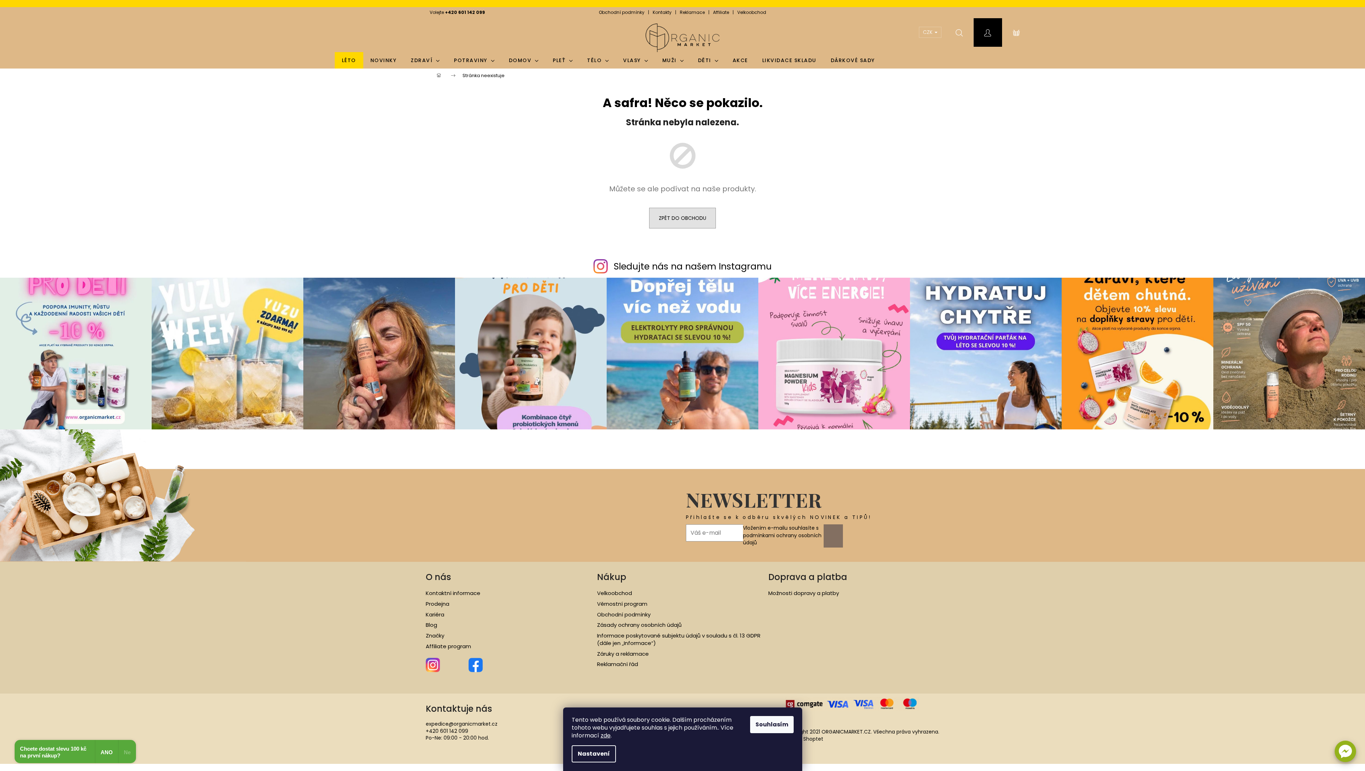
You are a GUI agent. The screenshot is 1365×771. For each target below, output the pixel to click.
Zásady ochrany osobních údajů (639, 625)
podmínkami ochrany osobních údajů (782, 539)
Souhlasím (771, 724)
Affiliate (721, 12)
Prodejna (437, 604)
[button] (1345, 751)
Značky (435, 635)
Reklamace (692, 12)
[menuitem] (349, 60)
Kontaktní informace (453, 593)
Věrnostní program (622, 604)
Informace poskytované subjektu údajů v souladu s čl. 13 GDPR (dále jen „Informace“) (678, 639)
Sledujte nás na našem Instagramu (693, 266)
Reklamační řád (617, 664)
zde (606, 735)
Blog (431, 625)
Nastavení (594, 754)
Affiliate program (448, 646)
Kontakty (662, 12)
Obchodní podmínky (621, 12)
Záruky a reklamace (623, 653)
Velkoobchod (751, 12)
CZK (928, 32)
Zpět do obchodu (682, 218)
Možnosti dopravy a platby (803, 593)
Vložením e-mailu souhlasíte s (782, 535)
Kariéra (435, 614)
